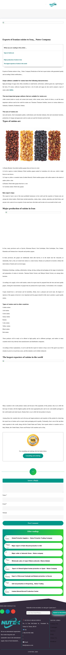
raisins (11, 90)
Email (5, 504)
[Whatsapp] (2, 611)
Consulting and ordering (33, 456)
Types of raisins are (9, 53)
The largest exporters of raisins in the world (15, 63)
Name (5, 495)
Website (5, 513)
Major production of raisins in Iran (13, 60)
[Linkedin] (8, 611)
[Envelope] (13, 611)
